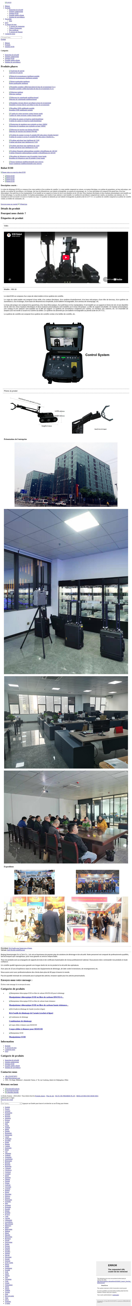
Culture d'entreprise (15, 28)
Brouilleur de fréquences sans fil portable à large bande (27, 158)
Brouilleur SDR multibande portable (21, 110)
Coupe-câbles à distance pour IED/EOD (26, 1029)
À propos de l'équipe (16, 32)
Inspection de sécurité (16, 10)
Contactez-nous (10, 34)
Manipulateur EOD (17, 1037)
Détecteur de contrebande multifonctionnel (23, 99)
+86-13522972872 (11, 1076)
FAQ (6, 23)
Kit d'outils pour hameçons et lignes (20, 948)
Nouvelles (8, 19)
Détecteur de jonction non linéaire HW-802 (23, 131)
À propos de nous (10, 24)
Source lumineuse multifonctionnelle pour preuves (25, 163)
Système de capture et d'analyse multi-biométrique (25, 121)
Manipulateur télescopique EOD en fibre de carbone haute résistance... (38, 1005)
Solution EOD (13, 13)
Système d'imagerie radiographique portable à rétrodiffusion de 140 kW (32, 153)
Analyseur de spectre (16, 73)
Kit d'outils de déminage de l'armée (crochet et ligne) (31, 1013)
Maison (7, 6)
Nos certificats (13, 30)
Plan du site (50, 1096)
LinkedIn (16, 1092)
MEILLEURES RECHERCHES (87, 1096)
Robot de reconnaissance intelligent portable (23, 78)
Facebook (16, 1089)
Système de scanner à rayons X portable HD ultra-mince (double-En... (32, 137)
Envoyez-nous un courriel (9, 204)
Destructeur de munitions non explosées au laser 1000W (27, 126)
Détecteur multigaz (15, 94)
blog (10, 21)
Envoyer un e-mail (7, 1100)
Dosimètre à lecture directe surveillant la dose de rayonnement (29, 105)
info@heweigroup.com (12, 1078)
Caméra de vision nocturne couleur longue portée (25, 115)
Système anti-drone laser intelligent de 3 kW (23, 147)
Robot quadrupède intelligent (18, 83)
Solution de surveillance (17, 17)
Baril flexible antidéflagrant (16, 950)
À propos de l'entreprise (17, 26)
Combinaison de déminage (20, 1021)
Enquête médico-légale (16, 15)
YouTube (16, 1090)
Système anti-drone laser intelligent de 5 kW (23, 142)
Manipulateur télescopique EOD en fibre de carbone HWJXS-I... (36, 997)
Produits (7, 8)
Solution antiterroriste (16, 11)
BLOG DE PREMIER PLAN (65, 1096)
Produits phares (40, 1096)
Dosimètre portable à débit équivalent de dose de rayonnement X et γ (31, 89)
